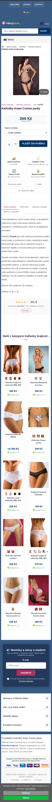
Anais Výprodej (7, 105)
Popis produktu (9, 206)
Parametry (24, 206)
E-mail (26, 660)
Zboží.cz (26, 780)
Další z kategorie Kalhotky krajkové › (26, 336)
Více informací (30, 789)
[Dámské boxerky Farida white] (38, 590)
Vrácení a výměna (11, 211)
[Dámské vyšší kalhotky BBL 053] (13, 475)
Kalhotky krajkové (23, 105)
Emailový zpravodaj (26, 681)
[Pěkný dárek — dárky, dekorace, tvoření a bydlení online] (13, 23)
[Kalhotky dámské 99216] (13, 417)
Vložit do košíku (33, 143)
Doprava (27, 4)
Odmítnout (26, 793)
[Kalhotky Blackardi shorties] (38, 359)
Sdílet (38, 184)
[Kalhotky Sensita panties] (13, 532)
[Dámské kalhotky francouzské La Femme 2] (13, 590)
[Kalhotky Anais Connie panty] (26, 75)
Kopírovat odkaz (26, 190)
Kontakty (39, 4)
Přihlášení (14, 4)
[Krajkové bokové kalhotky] (38, 475)
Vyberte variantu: (11, 128)
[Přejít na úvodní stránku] (3, 47)
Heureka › (26, 310)
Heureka (14, 780)
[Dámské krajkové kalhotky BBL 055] (13, 359)
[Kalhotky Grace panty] (38, 417)
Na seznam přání (13, 184)
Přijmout (26, 798)
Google (38, 780)
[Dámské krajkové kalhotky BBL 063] (38, 532)
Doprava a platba (39, 206)
